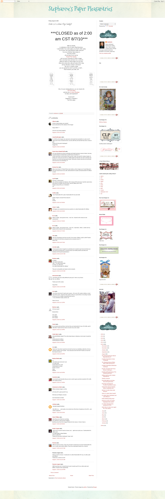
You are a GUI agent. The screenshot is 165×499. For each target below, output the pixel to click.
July (103, 411)
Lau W (53, 178)
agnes (102, 176)
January (104, 423)
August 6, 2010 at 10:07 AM (58, 253)
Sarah (53, 324)
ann (101, 177)
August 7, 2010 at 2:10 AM (58, 399)
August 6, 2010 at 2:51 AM (58, 132)
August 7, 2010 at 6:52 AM (58, 412)
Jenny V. (54, 207)
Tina (53, 235)
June (103, 413)
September (104, 352)
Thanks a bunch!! (106, 378)
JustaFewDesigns (56, 137)
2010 (102, 344)
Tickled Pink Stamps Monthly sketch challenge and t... (108, 387)
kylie (102, 188)
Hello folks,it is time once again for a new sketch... (109, 408)
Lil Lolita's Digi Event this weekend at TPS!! (107, 404)
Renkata (54, 258)
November (104, 348)
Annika (54, 193)
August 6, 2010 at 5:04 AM (58, 188)
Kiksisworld (55, 275)
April (103, 417)
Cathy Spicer (55, 334)
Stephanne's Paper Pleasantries (80, 8)
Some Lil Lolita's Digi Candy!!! (109, 393)
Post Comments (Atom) (60, 478)
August (104, 354)
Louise (102, 190)
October (104, 350)
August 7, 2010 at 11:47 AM (58, 438)
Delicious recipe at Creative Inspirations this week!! (108, 401)
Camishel (54, 377)
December (104, 346)
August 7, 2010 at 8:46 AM (58, 424)
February (104, 421)
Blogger (95, 487)
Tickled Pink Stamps (71, 56)
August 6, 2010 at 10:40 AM (58, 271)
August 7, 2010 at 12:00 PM (58, 469)
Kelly (102, 186)
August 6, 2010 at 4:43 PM (58, 342)
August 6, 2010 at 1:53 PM (58, 329)
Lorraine (54, 247)
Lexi (53, 291)
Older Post (91, 475)
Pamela (54, 442)
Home (71, 475)
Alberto (54, 121)
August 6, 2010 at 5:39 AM (58, 202)
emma (102, 179)
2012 (102, 340)
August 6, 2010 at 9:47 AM (58, 242)
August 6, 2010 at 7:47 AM (58, 231)
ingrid (102, 181)
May (103, 415)
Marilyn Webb (55, 358)
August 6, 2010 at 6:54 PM (58, 372)
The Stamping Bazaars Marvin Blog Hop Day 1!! (109, 356)
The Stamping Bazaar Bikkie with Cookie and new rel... (108, 363)
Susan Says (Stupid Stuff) (58, 151)
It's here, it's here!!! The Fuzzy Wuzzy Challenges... (108, 369)
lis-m (53, 215)
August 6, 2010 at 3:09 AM (58, 146)
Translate (111, 26)
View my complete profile (105, 53)
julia (102, 183)
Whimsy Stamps (103, 122)
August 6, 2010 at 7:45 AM (58, 221)
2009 (102, 425)
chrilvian (54, 404)
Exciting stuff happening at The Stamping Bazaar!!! (109, 372)
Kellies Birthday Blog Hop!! (108, 398)
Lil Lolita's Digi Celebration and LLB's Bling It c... (109, 396)
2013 (102, 338)
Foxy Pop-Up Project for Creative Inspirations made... (109, 384)
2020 (102, 334)
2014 (102, 336)
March (103, 419)
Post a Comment (54, 472)
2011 (102, 342)
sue (101, 193)
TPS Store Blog (71, 90)
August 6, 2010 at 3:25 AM (58, 162)
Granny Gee (55, 167)
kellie (102, 185)
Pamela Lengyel (56, 464)
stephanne (109, 42)
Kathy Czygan (55, 428)
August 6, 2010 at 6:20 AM (58, 211)
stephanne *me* (104, 191)
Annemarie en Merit (57, 387)
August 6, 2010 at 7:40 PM (58, 382)
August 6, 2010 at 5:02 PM (58, 353)
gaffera (85, 487)
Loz (53, 347)
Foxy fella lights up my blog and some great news (108, 381)
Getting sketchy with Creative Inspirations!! (108, 376)
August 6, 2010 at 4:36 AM (58, 174)
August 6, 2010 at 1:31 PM (58, 302)
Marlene (54, 307)
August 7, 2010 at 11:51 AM (58, 459)
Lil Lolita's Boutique (74, 92)
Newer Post (51, 475)
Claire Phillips (55, 417)
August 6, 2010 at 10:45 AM (58, 286)
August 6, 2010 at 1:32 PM (58, 319)
